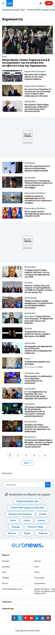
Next (26, 463)
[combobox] (27, 484)
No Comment (31, 298)
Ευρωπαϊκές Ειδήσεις (35, 71)
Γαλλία (27, 520)
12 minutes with (32, 373)
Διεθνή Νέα (30, 101)
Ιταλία (13, 520)
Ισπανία (28, 282)
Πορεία (27, 533)
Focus (27, 358)
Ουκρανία (42, 533)
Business (6, 566)
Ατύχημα (16, 527)
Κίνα (4, 56)
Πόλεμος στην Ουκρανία (20, 514)
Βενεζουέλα (30, 437)
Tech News (30, 163)
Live (49, 3)
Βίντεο (5, 583)
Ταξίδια (5, 578)
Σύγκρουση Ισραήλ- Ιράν (13, 10)
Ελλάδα (28, 328)
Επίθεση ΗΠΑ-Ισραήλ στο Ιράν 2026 (27, 508)
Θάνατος (12, 533)
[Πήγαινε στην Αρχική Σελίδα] (9, 3)
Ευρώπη (5, 561)
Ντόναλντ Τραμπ (35, 527)
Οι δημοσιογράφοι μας (12, 589)
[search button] (47, 484)
